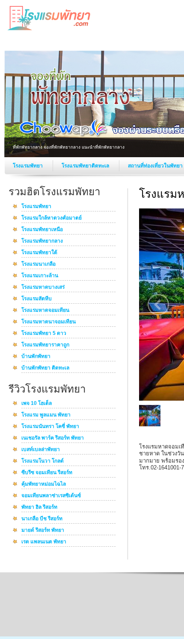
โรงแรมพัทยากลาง (42, 241)
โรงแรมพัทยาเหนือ (42, 229)
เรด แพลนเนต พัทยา (43, 542)
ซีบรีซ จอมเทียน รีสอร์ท (46, 472)
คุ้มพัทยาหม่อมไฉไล (43, 484)
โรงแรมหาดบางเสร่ (43, 287)
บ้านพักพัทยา (35, 356)
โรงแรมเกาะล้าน (39, 275)
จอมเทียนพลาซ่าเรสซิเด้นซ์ (51, 495)
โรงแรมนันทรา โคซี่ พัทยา (50, 426)
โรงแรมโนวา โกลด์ (42, 461)
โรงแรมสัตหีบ (36, 299)
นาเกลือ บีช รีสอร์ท (41, 519)
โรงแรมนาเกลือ (38, 264)
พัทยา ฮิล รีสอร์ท (39, 507)
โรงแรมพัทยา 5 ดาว (43, 333)
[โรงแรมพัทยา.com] (49, 30)
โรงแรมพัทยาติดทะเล (86, 166)
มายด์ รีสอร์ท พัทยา (42, 530)
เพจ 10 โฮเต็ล (36, 403)
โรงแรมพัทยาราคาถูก (45, 345)
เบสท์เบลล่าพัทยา (40, 449)
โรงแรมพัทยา (28, 166)
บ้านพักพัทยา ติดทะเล (45, 368)
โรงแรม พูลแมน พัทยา (46, 415)
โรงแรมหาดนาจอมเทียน (48, 322)
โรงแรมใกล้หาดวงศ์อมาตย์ (51, 218)
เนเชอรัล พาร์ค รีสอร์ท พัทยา (52, 438)
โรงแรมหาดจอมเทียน (45, 310)
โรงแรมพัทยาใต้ (39, 252)
